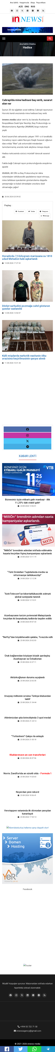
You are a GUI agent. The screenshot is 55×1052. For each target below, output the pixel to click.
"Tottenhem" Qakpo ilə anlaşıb (27, 736)
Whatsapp (46, 216)
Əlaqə (32, 3)
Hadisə (33, 44)
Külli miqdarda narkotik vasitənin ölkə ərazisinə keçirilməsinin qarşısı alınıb (24, 357)
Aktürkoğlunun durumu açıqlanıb (27, 677)
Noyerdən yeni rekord (27, 792)
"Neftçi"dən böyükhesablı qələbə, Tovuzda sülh (27, 637)
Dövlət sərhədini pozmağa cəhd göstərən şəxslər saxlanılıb (26, 307)
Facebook (21, 211)
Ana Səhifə (14, 3)
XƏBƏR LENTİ (27, 456)
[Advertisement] (27, 397)
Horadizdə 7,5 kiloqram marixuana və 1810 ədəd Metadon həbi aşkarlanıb (27, 257)
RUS (33, 6)
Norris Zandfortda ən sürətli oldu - (28, 773)
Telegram (45, 211)
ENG (27, 6)
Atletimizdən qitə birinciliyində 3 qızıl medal (27, 717)
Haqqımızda (24, 3)
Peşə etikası (41, 3)
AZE (21, 6)
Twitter (32, 211)
